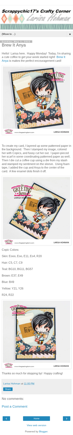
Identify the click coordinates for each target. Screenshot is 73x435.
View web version (36, 425)
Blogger (43, 431)
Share (8, 389)
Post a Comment (14, 406)
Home (37, 418)
